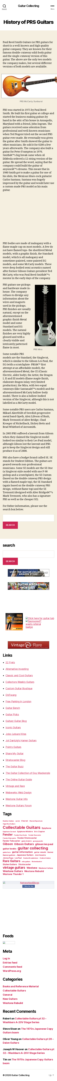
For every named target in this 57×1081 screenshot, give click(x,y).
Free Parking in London (18, 701)
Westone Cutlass (46, 868)
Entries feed (10, 962)
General (7, 994)
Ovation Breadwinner (30, 858)
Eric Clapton (39, 832)
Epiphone (46, 828)
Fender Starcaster (9, 838)
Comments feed (12, 966)
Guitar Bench (13, 708)
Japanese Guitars (25, 855)
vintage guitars (14, 868)
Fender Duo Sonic (20, 835)
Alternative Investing (17, 668)
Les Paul (18, 858)
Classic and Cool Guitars (19, 675)
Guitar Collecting (28, 5)
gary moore (26, 841)
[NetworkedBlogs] (28, 882)
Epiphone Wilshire (25, 832)
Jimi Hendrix (40, 855)
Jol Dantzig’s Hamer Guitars (21, 740)
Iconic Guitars (13, 727)
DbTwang (11, 694)
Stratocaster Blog (15, 760)
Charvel (24, 821)
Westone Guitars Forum (19, 805)
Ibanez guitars (9, 855)
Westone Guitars (13, 871)
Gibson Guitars (24, 844)
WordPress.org (12, 970)
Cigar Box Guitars (9, 824)
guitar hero (7, 852)
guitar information (22, 852)
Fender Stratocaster (27, 838)
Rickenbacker (37, 861)
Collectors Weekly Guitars (20, 681)
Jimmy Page (8, 858)
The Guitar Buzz (15, 766)
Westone (32, 867)
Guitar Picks (12, 714)
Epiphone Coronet (9, 832)
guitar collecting (33, 848)
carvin (17, 821)
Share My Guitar (15, 753)
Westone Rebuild (34, 871)
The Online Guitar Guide (19, 779)
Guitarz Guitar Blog (16, 721)
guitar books (9, 848)
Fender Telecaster (11, 841)
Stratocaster (24, 864)
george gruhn (38, 841)
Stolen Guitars (10, 864)
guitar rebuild (40, 852)
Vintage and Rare (15, 786)
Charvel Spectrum (35, 821)
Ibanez (50, 852)
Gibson (8, 844)
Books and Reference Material (21, 986)
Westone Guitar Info (17, 799)
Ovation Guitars (45, 858)
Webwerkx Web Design (19, 792)
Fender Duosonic (34, 835)
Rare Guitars (11, 861)
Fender (8, 834)
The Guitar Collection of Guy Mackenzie (28, 773)
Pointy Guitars (13, 747)
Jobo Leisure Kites (16, 734)
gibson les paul (44, 844)
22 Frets (10, 662)
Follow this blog (28, 886)
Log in (6, 958)
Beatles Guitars (8, 821)
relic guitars (26, 861)
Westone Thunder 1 (13, 874)
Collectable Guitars (21, 827)
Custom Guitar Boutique (19, 688)
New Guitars (10, 998)
